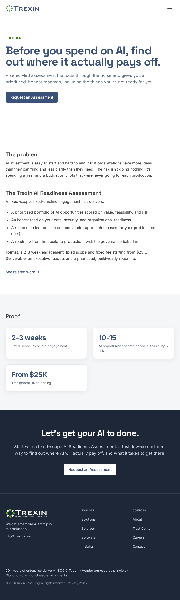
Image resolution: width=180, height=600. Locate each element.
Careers (139, 537)
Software (88, 537)
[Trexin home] (22, 8)
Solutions (88, 519)
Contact (139, 546)
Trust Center (142, 528)
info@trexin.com (18, 536)
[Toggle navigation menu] (169, 8)
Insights (88, 546)
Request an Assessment (31, 97)
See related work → (23, 272)
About (137, 519)
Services (88, 528)
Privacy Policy (77, 583)
